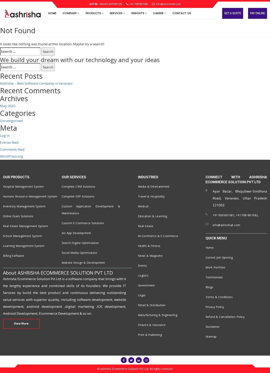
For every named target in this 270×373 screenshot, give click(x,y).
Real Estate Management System (25, 226)
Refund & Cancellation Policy (225, 317)
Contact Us (181, 13)
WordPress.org (11, 156)
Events (142, 265)
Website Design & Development (83, 262)
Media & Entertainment (154, 186)
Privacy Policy (215, 307)
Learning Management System (23, 246)
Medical (143, 206)
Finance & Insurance (152, 325)
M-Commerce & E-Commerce (158, 236)
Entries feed (9, 142)
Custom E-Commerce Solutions (83, 223)
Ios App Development (76, 233)
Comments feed (12, 149)
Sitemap (211, 336)
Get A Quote (232, 13)
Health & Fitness (149, 246)
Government (146, 285)
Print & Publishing (150, 335)
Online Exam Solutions (18, 216)
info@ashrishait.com (168, 4)
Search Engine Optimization (80, 243)
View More (21, 323)
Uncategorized (11, 120)
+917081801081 (223, 215)
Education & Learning (152, 216)
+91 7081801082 (138, 4)
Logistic (143, 275)
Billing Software (13, 256)
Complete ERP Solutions (78, 196)
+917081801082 (247, 215)
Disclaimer (213, 327)
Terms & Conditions (219, 297)
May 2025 (8, 106)
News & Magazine (150, 256)
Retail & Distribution (151, 305)
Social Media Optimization (79, 253)
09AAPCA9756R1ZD (105, 4)
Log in (4, 135)
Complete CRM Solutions (78, 186)
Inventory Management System (24, 206)
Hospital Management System (23, 186)
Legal (141, 295)
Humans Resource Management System (30, 196)
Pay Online (257, 13)
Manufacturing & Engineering (157, 315)
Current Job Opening (219, 257)
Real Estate (145, 226)
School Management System (22, 236)
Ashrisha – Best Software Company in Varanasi (36, 83)
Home (52, 13)
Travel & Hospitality (151, 196)
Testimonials (214, 277)
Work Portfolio (216, 267)
